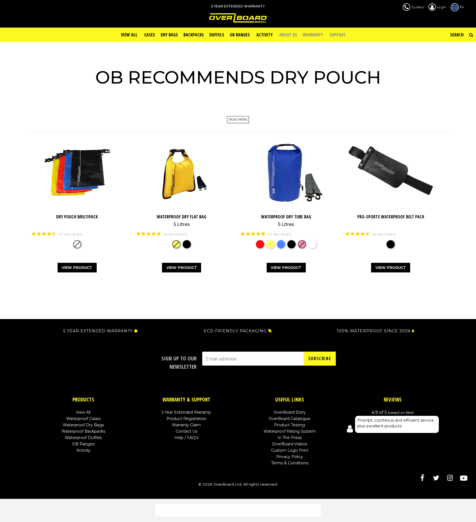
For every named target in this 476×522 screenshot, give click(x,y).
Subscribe (319, 358)
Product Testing (289, 424)
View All (83, 412)
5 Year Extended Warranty (186, 412)
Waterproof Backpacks (83, 431)
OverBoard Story (290, 412)
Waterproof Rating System (290, 431)
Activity (83, 450)
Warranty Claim (186, 424)
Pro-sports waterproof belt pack (390, 217)
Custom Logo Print (289, 450)
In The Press (290, 437)
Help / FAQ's (186, 437)
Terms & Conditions (289, 463)
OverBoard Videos (289, 443)
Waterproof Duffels (83, 437)
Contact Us (186, 431)
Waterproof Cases (83, 418)
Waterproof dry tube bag (286, 220)
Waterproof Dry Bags (83, 424)
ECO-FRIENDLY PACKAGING (235, 331)
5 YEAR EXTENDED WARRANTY (98, 331)
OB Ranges (83, 443)
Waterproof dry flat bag (181, 220)
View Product (77, 267)
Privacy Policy (289, 456)
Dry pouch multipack (77, 217)
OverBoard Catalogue (289, 418)
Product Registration (186, 418)
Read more (238, 120)
